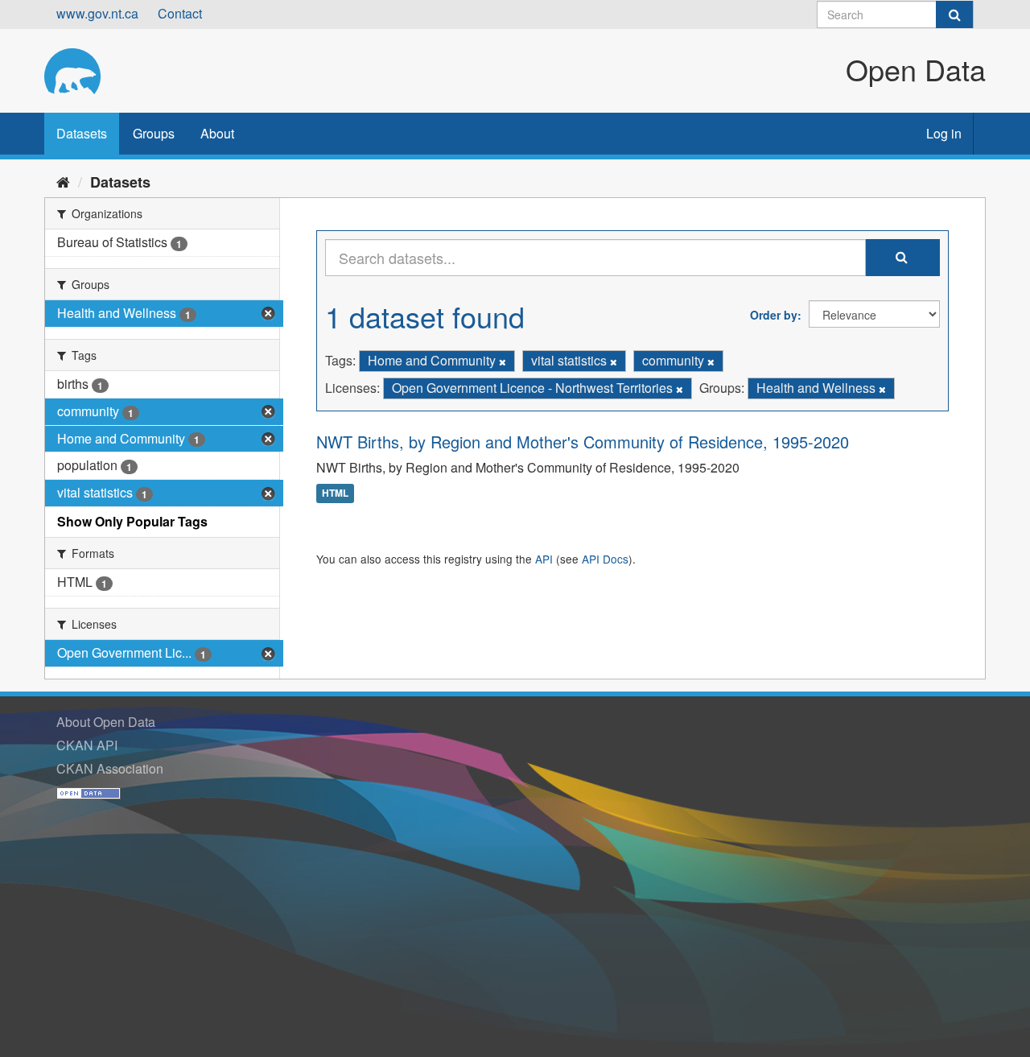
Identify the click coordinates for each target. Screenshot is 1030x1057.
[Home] (63, 181)
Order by (773, 315)
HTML (335, 493)
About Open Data (105, 721)
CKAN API (86, 745)
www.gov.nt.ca (97, 13)
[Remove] (502, 361)
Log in (944, 133)
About (217, 133)
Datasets (81, 133)
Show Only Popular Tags (132, 521)
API (544, 559)
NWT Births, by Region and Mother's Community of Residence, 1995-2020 (582, 441)
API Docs (605, 559)
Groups (154, 133)
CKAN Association (109, 768)
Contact (180, 13)
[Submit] (954, 14)
